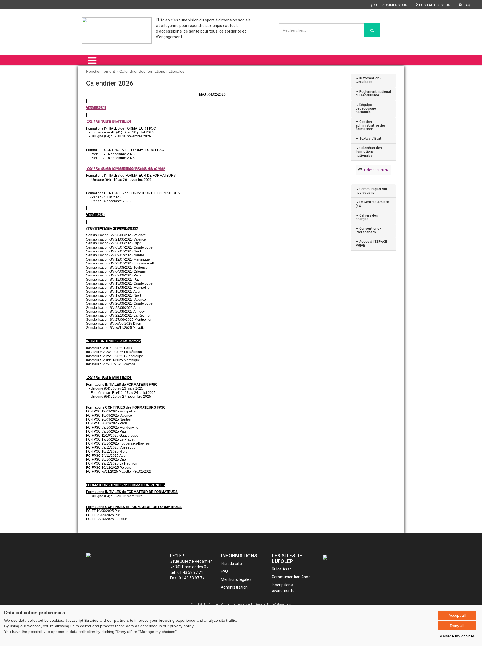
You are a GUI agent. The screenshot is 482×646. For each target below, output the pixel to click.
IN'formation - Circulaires (369, 80)
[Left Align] (372, 30)
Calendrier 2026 (375, 170)
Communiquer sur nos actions (371, 191)
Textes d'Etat (370, 138)
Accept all (457, 615)
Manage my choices (457, 636)
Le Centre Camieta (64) (372, 204)
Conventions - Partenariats (369, 230)
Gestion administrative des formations (371, 125)
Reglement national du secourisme (373, 93)
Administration (234, 587)
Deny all (457, 625)
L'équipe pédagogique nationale (366, 108)
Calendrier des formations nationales (369, 151)
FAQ (466, 5)
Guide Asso (282, 569)
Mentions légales (236, 579)
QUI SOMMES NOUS (391, 5)
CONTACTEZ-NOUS (434, 5)
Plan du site (231, 563)
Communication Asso (291, 577)
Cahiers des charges (367, 217)
